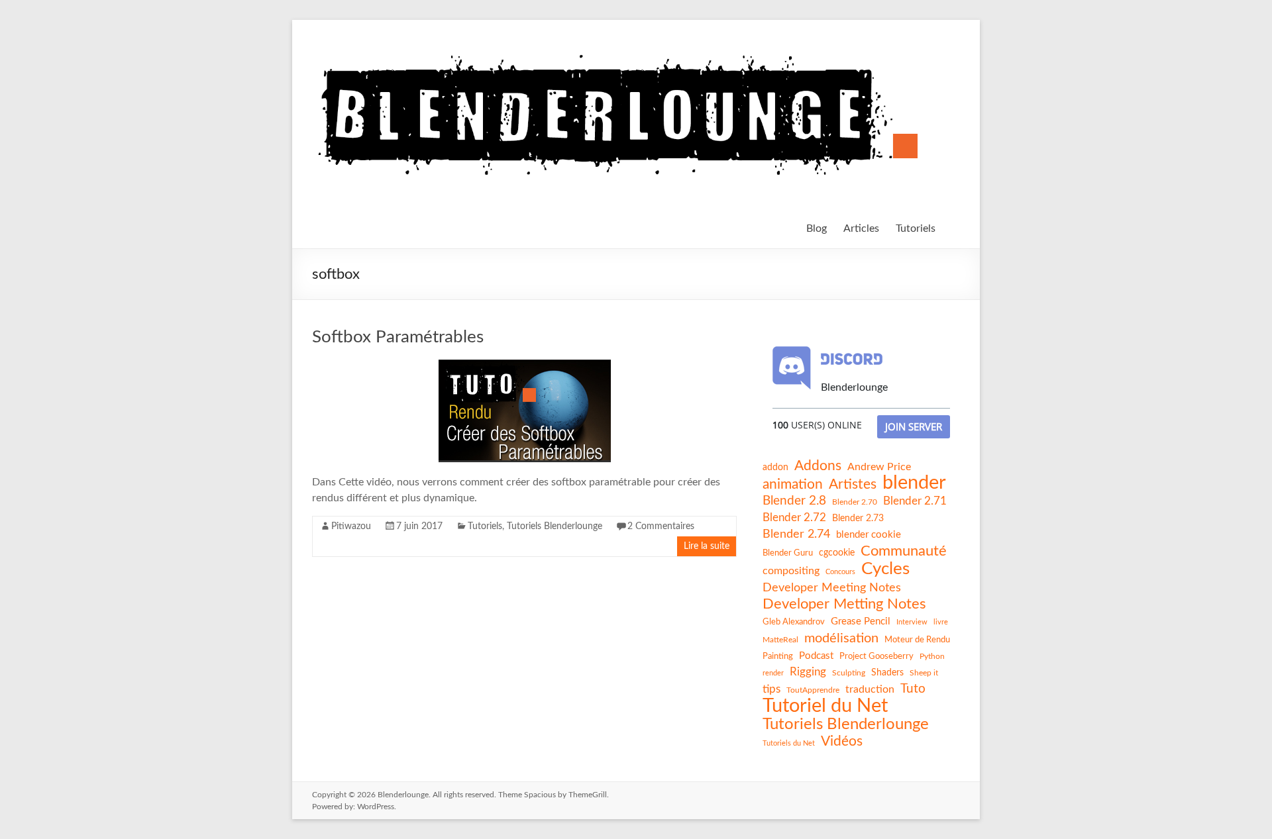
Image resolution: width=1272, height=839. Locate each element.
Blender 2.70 (854, 502)
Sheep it (924, 673)
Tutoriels (915, 228)
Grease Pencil (860, 621)
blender (914, 483)
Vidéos (842, 741)
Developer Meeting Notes (832, 588)
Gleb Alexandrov (794, 622)
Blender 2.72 (794, 517)
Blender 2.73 (858, 518)
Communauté (904, 551)
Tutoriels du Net (789, 743)
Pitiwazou (351, 526)
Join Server (913, 426)
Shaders (887, 672)
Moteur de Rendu (917, 640)
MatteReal (780, 640)
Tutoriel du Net (825, 706)
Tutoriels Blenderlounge (554, 526)
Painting (778, 656)
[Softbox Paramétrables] (525, 366)
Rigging (808, 671)
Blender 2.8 (794, 501)
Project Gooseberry (876, 656)
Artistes (852, 484)
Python (932, 656)
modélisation (841, 638)
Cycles (885, 569)
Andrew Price (879, 467)
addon (775, 467)
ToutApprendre (812, 690)
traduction (869, 689)
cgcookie (837, 553)
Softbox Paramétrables (398, 337)
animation (793, 484)
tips (771, 689)
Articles (861, 228)
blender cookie (868, 535)
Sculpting (848, 673)
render (773, 673)
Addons (817, 466)
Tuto (913, 689)
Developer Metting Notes (844, 604)
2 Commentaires (660, 526)
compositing (791, 571)
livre (940, 622)
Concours (840, 571)
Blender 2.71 (915, 501)
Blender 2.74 (796, 534)
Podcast (816, 656)
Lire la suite (706, 546)
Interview (912, 622)
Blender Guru (788, 553)
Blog (816, 228)
